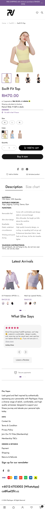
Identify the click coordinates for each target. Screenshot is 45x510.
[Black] (12, 303)
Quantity (5, 143)
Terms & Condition (9, 425)
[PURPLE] (25, 303)
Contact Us (6, 421)
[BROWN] (20, 134)
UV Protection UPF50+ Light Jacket (13, 296)
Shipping (5, 104)
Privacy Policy (7, 430)
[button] (20, 310)
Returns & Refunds (9, 457)
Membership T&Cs (9, 438)
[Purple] (3, 303)
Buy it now (22, 156)
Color (4, 128)
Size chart (33, 186)
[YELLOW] (5, 134)
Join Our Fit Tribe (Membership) (15, 434)
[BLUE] (12, 134)
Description (13, 186)
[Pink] (7, 303)
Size (3, 118)
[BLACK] (30, 303)
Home (4, 23)
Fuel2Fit (12, 23)
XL (19, 122)
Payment (5, 448)
